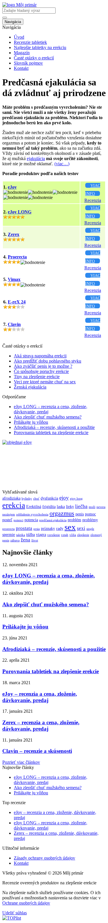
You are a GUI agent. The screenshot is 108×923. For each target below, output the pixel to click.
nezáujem (8, 514)
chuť (36, 498)
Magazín (22, 52)
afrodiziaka (11, 498)
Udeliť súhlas (14, 912)
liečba (81, 506)
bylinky (27, 498)
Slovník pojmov (28, 63)
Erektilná (33, 506)
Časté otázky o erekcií (34, 57)
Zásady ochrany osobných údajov (44, 858)
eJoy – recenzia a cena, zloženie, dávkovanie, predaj (39, 697)
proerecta (8, 528)
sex (70, 527)
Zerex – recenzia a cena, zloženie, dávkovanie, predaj (40, 725)
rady (59, 528)
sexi (81, 528)
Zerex (13, 234)
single (90, 528)
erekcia (13, 505)
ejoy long (76, 498)
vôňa (72, 534)
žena (25, 540)
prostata (24, 528)
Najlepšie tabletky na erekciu (40, 47)
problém (74, 519)
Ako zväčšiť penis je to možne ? (43, 366)
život (34, 540)
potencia (31, 519)
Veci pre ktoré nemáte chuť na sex (45, 381)
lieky (70, 506)
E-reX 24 (17, 301)
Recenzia (92, 200)
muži (92, 507)
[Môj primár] (19, 4)
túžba (30, 534)
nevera (100, 507)
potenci (18, 520)
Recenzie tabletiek (30, 42)
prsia (36, 528)
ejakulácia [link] (36, 158)
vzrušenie (53, 534)
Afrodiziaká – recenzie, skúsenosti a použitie (54, 427)
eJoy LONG (19, 211)
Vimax (14, 279)
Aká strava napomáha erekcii (40, 355)
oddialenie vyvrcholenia (32, 514)
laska (61, 506)
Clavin (14, 324)
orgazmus (62, 513)
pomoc (90, 514)
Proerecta (17, 256)
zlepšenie (83, 534)
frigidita (49, 506)
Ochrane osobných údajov (26, 903)
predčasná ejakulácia (53, 520)
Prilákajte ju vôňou (31, 422)
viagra (41, 534)
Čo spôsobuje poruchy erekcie (41, 371)
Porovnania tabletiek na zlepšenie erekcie (51, 432)
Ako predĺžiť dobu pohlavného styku (47, 361)
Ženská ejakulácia (30, 386)
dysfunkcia (49, 498)
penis (79, 514)
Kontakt (21, 68)
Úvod (19, 37)
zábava (15, 540)
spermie (8, 534)
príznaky (48, 528)
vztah (64, 534)
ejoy (64, 498)
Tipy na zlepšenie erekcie (37, 376)
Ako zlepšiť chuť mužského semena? (48, 416)
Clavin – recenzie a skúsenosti (37, 751)
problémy (90, 519)
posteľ (7, 519)
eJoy (12, 187)
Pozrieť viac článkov (21, 762)
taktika (20, 534)
